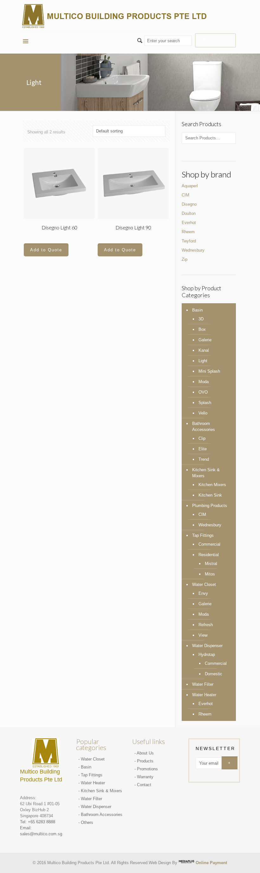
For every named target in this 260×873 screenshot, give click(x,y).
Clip (201, 438)
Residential (208, 554)
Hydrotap (206, 654)
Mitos (210, 574)
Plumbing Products (209, 505)
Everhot (189, 222)
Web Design (160, 862)
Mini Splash (209, 371)
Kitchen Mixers (212, 484)
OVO (203, 392)
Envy (203, 593)
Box (202, 329)
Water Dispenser (207, 645)
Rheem (188, 231)
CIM (185, 195)
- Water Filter (90, 798)
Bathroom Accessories (203, 426)
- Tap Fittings (90, 775)
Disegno (189, 204)
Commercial (209, 544)
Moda (203, 381)
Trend (203, 459)
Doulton (189, 213)
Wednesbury (193, 250)
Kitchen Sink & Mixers (206, 472)
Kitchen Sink (210, 495)
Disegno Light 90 (133, 227)
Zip (184, 259)
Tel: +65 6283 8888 (37, 821)
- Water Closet (91, 759)
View (202, 635)
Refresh (205, 624)
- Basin (84, 767)
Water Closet (204, 584)
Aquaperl (190, 185)
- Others (85, 822)
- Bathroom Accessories (100, 814)
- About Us (144, 753)
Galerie (204, 339)
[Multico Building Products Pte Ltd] (115, 16)
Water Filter (202, 684)
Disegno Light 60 (59, 227)
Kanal (203, 350)
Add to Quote (46, 249)
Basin (197, 310)
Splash (204, 402)
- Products (143, 761)
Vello (202, 413)
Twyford (189, 241)
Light (202, 360)
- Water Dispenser (94, 806)
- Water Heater (91, 782)
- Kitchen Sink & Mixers (100, 790)
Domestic (213, 673)
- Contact (142, 784)
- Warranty (143, 776)
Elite (202, 448)
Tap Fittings (203, 535)
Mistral (211, 563)
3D (201, 319)
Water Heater (204, 694)
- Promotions (146, 769)
